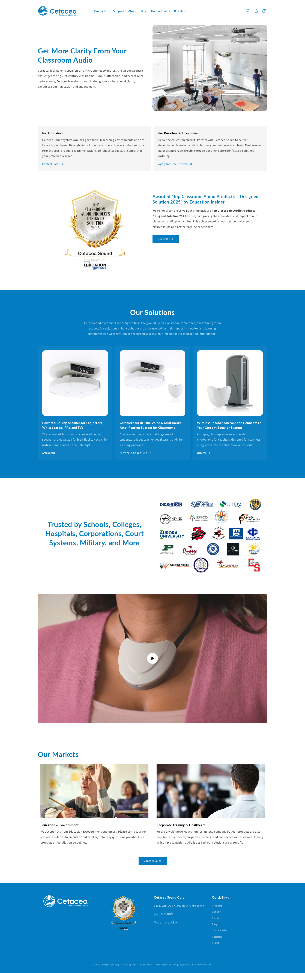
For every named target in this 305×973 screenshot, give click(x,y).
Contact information (201, 964)
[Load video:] (152, 658)
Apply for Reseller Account (175, 164)
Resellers (217, 937)
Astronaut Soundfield (133, 453)
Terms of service (163, 964)
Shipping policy (181, 964)
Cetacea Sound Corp (110, 964)
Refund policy (129, 964)
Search (216, 943)
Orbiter (201, 453)
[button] (101, 11)
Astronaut (48, 453)
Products (217, 906)
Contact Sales (51, 164)
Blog (214, 924)
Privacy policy (145, 964)
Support (216, 912)
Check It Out (165, 239)
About (215, 918)
